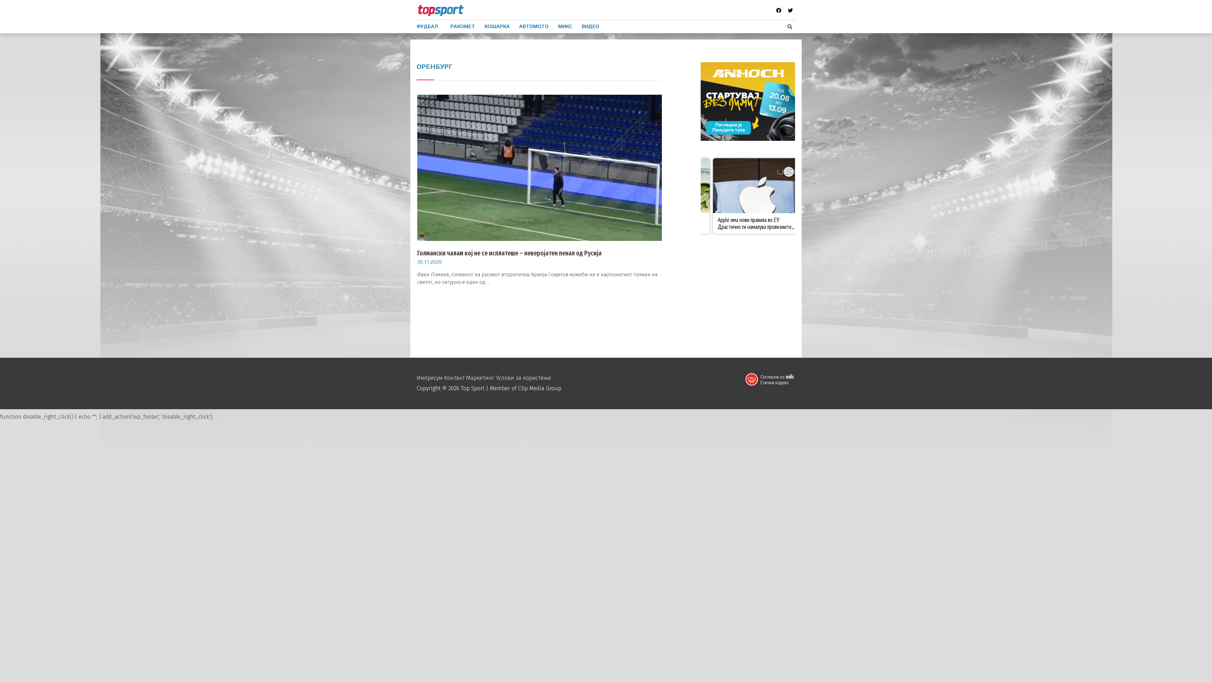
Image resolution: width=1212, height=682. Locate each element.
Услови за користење (523, 377)
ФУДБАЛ (427, 26)
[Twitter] (790, 10)
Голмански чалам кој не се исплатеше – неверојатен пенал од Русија (509, 253)
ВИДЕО (590, 26)
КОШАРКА (497, 26)
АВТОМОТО (534, 26)
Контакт (454, 377)
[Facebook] (779, 10)
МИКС (565, 26)
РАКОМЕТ (462, 26)
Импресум (430, 377)
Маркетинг (480, 377)
